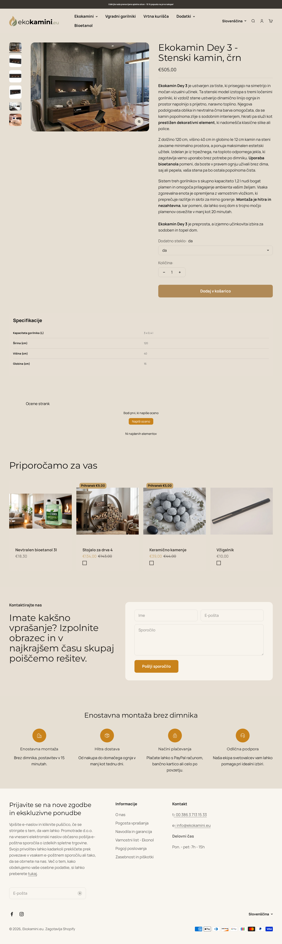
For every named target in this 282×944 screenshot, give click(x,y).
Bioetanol (83, 25)
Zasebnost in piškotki (134, 856)
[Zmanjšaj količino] (164, 272)
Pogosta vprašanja (131, 823)
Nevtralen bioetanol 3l (36, 549)
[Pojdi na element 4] (15, 93)
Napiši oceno (141, 421)
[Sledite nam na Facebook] (11, 914)
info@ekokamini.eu (193, 825)
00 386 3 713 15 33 (190, 814)
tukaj (32, 873)
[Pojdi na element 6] (15, 120)
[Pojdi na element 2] (15, 61)
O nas (120, 814)
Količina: (165, 262)
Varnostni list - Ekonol (134, 840)
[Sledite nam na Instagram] (21, 914)
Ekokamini (84, 16)
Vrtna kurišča (156, 16)
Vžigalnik (225, 549)
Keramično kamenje (167, 549)
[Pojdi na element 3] (15, 77)
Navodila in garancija (133, 831)
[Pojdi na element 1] (15, 47)
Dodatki (183, 16)
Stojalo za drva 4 (97, 549)
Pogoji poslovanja (131, 848)
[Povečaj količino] (179, 272)
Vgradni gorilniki (120, 16)
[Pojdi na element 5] (15, 107)
